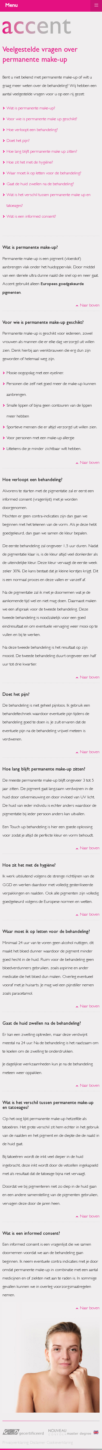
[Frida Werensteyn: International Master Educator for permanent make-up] (96, 1433)
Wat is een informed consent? (31, 217)
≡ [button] (96, 5)
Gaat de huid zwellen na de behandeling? (40, 184)
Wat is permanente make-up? (31, 108)
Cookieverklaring (60, 1443)
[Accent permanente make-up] (36, 33)
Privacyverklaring (15, 1443)
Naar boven (90, 305)
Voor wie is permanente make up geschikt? (42, 119)
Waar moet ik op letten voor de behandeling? (44, 173)
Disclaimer (37, 1443)
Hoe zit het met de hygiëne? (30, 163)
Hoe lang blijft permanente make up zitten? (42, 152)
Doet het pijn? (18, 141)
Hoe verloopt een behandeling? (32, 130)
